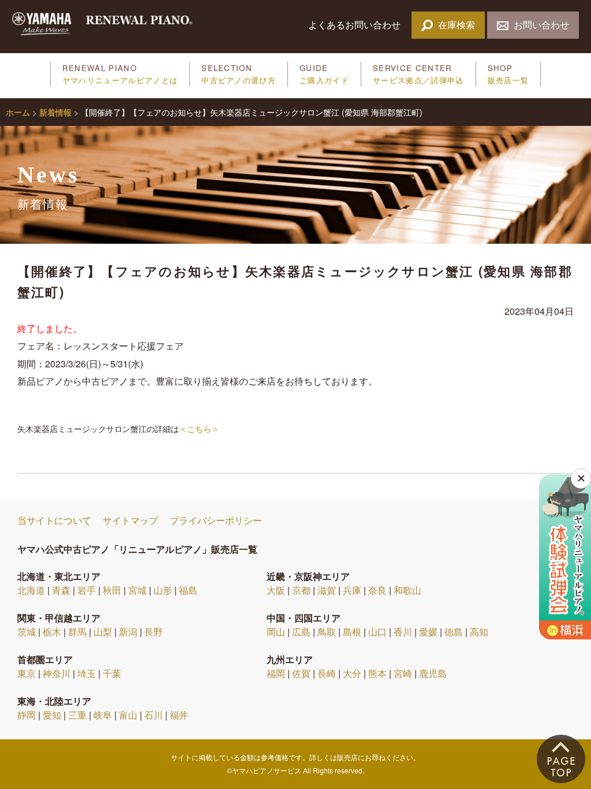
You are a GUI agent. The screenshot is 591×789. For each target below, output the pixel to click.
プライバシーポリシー (216, 520)
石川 (153, 714)
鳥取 (326, 631)
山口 (377, 631)
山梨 (102, 631)
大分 (352, 673)
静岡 (26, 714)
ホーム (18, 112)
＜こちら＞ (199, 428)
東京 (26, 673)
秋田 (112, 590)
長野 (153, 631)
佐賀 (301, 673)
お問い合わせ (541, 24)
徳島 (453, 631)
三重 (77, 714)
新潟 (128, 631)
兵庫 (352, 590)
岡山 (276, 631)
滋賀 (326, 590)
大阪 (276, 590)
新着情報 (55, 112)
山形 (163, 590)
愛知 (52, 714)
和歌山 (407, 590)
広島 (301, 631)
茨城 (26, 631)
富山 (128, 714)
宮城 (137, 590)
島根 (352, 631)
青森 (61, 590)
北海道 (31, 590)
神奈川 (56, 673)
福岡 (276, 673)
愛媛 (428, 631)
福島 (188, 590)
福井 (179, 714)
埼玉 (86, 673)
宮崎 (403, 673)
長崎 (326, 673)
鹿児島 (433, 673)
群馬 (77, 631)
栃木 (52, 631)
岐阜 (102, 714)
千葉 (112, 673)
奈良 (377, 590)
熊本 (377, 673)
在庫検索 (456, 24)
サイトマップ (130, 520)
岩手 (86, 590)
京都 (301, 590)
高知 (479, 631)
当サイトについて (54, 520)
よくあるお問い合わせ (355, 24)
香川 (403, 631)
